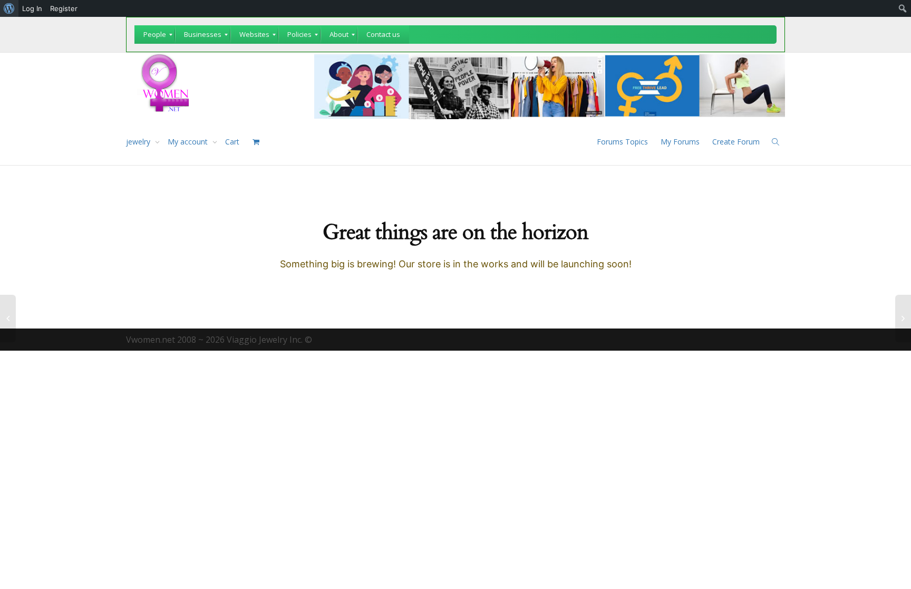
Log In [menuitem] (32, 8)
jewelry (139, 142)
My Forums (680, 142)
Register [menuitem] (63, 8)
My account (189, 142)
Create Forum (736, 142)
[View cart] (255, 142)
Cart (232, 142)
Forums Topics (622, 142)
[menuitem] (9, 8)
